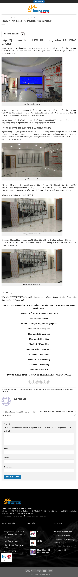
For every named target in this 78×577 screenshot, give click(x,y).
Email (6, 458)
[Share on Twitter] (37, 382)
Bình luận (8, 431)
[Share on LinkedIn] (48, 382)
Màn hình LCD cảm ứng (39, 365)
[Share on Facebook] (33, 382)
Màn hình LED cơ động (39, 344)
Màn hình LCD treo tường (39, 359)
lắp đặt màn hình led (58, 389)
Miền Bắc (32, 18)
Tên (6, 448)
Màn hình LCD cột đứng (39, 354)
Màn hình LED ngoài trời (39, 334)
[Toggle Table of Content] (22, 34)
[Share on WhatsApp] (29, 382)
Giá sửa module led (10, 552)
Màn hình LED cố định (39, 339)
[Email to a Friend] (41, 382)
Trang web (8, 467)
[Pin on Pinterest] (44, 382)
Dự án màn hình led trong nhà (16, 18)
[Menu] (3, 8)
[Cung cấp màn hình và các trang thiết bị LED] (39, 8)
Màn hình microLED (39, 370)
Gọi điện (9, 558)
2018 (3, 18)
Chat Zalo (4, 559)
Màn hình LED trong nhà (39, 329)
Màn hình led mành (11, 541)
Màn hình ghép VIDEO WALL (39, 349)
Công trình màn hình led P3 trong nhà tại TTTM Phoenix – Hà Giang (14, 534)
